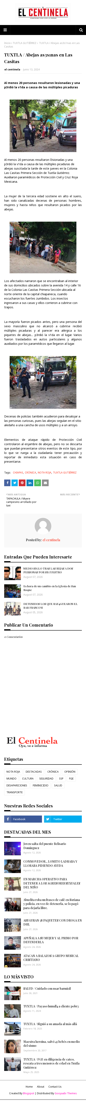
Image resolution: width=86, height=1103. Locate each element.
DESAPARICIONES (16, 785)
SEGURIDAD (46, 778)
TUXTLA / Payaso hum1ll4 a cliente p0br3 (51, 1006)
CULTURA (28, 778)
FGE (71, 778)
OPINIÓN (69, 771)
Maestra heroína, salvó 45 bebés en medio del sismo (51, 1044)
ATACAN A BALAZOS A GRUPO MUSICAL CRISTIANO (51, 958)
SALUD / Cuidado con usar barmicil (47, 989)
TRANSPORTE (14, 792)
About (40, 1086)
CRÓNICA (30, 472)
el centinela (12, 69)
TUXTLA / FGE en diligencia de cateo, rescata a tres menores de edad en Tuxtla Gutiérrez (51, 1063)
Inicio (7, 43)
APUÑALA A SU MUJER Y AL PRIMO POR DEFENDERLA (50, 940)
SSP (61, 778)
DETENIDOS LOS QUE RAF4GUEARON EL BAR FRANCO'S (50, 605)
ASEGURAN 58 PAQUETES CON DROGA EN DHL (52, 922)
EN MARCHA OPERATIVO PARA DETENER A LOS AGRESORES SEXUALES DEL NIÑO (51, 883)
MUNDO (11, 778)
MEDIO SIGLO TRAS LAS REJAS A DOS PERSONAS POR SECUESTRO (48, 570)
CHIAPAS (18, 472)
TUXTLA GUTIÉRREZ (24, 43)
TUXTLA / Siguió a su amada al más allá (50, 1024)
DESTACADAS (34, 771)
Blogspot (28, 1093)
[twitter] (63, 819)
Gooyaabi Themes (66, 1093)
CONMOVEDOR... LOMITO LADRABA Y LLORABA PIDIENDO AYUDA (50, 863)
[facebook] (23, 819)
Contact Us (55, 1086)
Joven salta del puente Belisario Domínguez (44, 846)
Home (29, 1086)
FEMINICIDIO (40, 785)
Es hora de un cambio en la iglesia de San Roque (49, 588)
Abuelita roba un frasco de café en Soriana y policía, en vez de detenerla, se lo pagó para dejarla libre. (51, 904)
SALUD (58, 785)
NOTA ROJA (44, 472)
